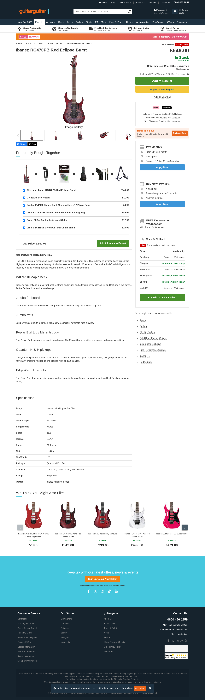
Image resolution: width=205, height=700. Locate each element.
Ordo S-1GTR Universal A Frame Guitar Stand (51, 227)
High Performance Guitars (153, 350)
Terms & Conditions (26, 651)
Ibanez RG (145, 356)
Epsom (64, 633)
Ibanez (29, 43)
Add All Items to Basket (113, 243)
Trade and (179, 133)
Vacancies (109, 651)
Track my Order (24, 633)
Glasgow (65, 637)
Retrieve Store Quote (27, 637)
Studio (89, 22)
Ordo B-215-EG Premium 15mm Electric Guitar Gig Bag (56, 212)
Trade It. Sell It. (125, 3)
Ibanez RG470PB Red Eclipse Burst (51, 190)
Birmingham (66, 619)
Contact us (22, 619)
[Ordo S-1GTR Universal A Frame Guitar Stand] (121, 174)
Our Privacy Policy (112, 647)
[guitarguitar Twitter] (95, 591)
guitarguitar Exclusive (150, 344)
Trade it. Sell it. (110, 628)
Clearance (182, 22)
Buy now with (162, 89)
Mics (103, 22)
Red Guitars (146, 362)
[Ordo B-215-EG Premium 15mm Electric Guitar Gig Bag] (83, 174)
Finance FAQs (24, 642)
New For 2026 (25, 22)
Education (108, 637)
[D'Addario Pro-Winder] (45, 174)
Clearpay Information (27, 661)
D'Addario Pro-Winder (38, 198)
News (106, 633)
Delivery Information (26, 623)
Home (19, 43)
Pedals (79, 22)
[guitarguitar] (33, 11)
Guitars (40, 43)
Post (34, 144)
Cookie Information (26, 647)
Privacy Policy (93, 585)
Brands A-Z (140, 3)
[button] (175, 11)
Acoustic (50, 22)
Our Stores (102, 3)
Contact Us (165, 3)
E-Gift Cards (109, 623)
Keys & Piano (116, 22)
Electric (39, 22)
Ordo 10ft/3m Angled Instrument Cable (47, 220)
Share (23, 144)
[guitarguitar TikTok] (109, 591)
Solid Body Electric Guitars (79, 43)
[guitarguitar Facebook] (88, 591)
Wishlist (164, 13)
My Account (161, 10)
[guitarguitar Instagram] (102, 591)
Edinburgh (65, 628)
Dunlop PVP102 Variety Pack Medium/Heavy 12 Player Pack (58, 205)
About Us (153, 3)
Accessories (142, 22)
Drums (129, 22)
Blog (112, 3)
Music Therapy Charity (114, 642)
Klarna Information (25, 656)
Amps (70, 22)
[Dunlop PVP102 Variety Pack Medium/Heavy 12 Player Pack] (64, 174)
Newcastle (65, 642)
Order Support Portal (27, 628)
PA (96, 22)
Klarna (164, 118)
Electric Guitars (55, 43)
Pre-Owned (158, 22)
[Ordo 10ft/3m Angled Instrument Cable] (102, 174)
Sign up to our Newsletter (102, 579)
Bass (61, 22)
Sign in (157, 13)
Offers (170, 22)
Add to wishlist (162, 97)
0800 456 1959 (181, 2)
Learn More (127, 688)
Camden (65, 623)
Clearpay (176, 118)
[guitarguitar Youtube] (116, 591)
